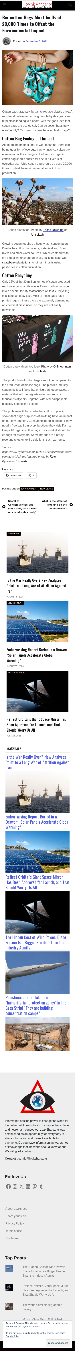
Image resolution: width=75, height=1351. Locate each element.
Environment (29, 488)
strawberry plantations (16, 262)
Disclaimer (12, 1238)
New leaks (46, 488)
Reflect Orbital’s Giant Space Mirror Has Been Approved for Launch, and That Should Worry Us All (37, 881)
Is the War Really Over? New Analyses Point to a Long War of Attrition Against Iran (37, 762)
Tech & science (16, 672)
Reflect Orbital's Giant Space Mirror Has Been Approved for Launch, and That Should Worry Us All (46, 1290)
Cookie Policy (12, 1336)
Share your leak (15, 1216)
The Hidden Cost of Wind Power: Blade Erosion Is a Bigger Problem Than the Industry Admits (35, 942)
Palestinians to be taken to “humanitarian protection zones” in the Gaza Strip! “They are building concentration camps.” (35, 1005)
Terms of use (13, 1230)
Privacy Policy (14, 1223)
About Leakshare (16, 1208)
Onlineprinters (62, 366)
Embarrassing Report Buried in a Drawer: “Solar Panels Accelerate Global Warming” (37, 821)
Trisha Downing (53, 229)
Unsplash (37, 234)
